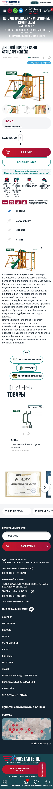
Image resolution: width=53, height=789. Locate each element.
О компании (8, 624)
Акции (5, 669)
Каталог (6, 650)
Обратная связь (10, 643)
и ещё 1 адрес (33, 12)
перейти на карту (39, 744)
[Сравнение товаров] (41, 10)
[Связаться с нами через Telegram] (21, 10)
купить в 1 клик (26, 161)
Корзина (25, 785)
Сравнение (15, 785)
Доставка (7, 617)
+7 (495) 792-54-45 (20, 569)
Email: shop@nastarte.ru (16, 601)
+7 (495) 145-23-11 (21, 591)
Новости (6, 630)
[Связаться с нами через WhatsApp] (15, 10)
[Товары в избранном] (45, 10)
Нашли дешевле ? (13, 126)
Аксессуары (29, 368)
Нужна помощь (42, 770)
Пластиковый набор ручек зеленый (25, 446)
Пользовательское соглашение (18, 682)
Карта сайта (8, 689)
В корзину (26, 152)
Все (26, 352)
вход (34, 3)
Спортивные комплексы (30, 376)
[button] (48, 109)
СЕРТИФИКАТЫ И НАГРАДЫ (15, 695)
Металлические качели (30, 359)
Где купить (7, 663)
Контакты (7, 656)
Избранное (36, 785)
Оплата (5, 637)
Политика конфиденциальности (19, 676)
